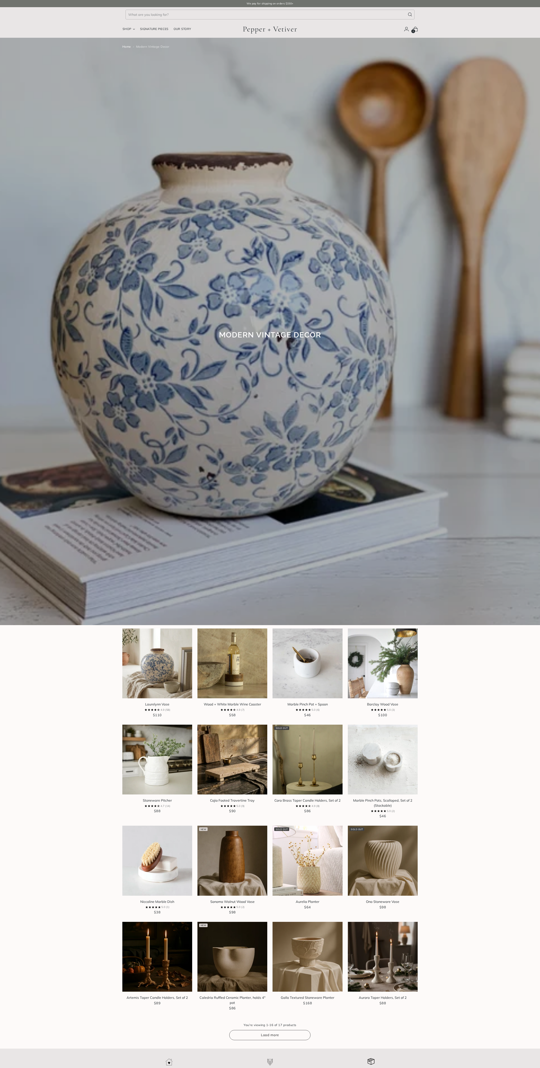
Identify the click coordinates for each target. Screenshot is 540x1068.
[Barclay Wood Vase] (383, 663)
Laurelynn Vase (157, 704)
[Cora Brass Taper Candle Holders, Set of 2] (307, 759)
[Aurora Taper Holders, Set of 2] (383, 957)
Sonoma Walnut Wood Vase (232, 901)
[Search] (410, 14)
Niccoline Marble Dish (157, 901)
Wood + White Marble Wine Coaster (232, 704)
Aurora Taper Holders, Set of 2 (383, 997)
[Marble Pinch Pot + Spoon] (307, 663)
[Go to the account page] (406, 29)
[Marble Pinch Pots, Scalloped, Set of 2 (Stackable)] (383, 759)
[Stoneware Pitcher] (157, 759)
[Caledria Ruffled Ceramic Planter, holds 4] (232, 957)
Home (126, 47)
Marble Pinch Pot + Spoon (308, 704)
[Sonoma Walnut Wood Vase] (232, 860)
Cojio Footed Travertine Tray (232, 800)
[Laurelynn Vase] (157, 663)
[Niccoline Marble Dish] (157, 860)
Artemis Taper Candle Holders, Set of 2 (157, 997)
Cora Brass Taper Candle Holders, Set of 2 (307, 800)
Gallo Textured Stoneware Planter (307, 997)
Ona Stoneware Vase (382, 901)
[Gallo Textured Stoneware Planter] (307, 957)
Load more (270, 1035)
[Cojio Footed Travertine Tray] (232, 759)
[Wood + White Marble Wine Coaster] (232, 663)
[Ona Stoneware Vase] (383, 860)
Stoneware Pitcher (157, 800)
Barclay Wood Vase (382, 704)
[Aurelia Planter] (307, 860)
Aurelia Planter (307, 901)
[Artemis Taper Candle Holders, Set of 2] (157, 957)
